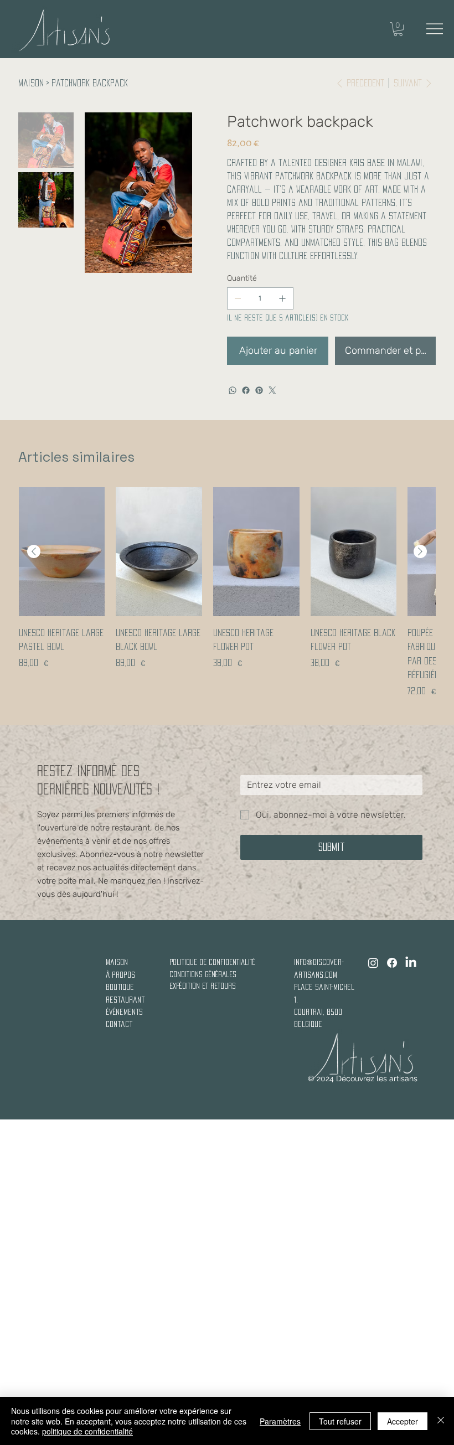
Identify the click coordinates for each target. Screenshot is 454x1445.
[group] (227, 592)
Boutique (120, 987)
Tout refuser (340, 1421)
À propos (120, 975)
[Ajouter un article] (282, 298)
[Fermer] (440, 1421)
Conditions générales (202, 974)
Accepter (402, 1421)
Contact (119, 1024)
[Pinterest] (259, 390)
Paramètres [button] (280, 1421)
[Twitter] (272, 390)
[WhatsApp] (232, 390)
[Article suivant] (420, 551)
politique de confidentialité (212, 962)
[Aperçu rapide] (62, 551)
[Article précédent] (33, 551)
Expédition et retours (202, 986)
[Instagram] (373, 962)
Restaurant (125, 1000)
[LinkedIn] (410, 962)
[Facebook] (245, 390)
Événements (124, 1012)
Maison (117, 962)
